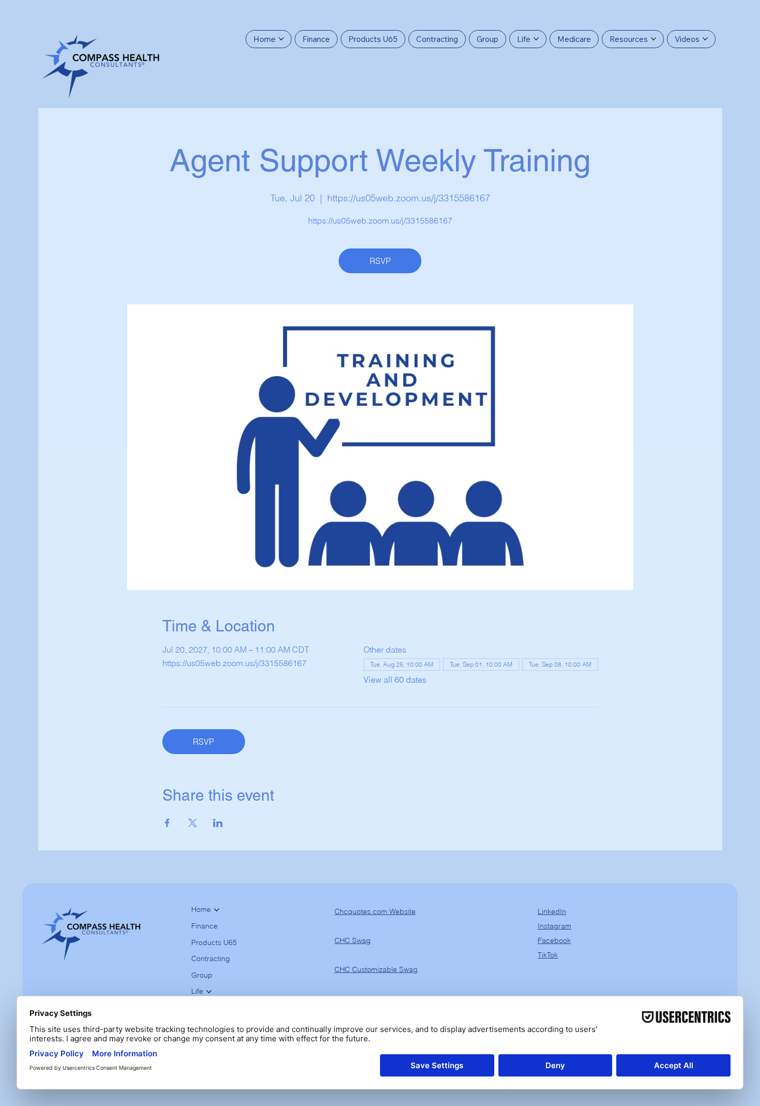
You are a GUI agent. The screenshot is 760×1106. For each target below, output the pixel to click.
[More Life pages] (536, 38)
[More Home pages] (281, 38)
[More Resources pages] (653, 38)
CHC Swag (353, 940)
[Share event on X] (192, 823)
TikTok (548, 955)
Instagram (554, 926)
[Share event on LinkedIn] (218, 823)
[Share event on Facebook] (167, 823)
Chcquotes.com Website (375, 911)
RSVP (380, 261)
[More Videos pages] (705, 38)
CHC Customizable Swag (376, 969)
